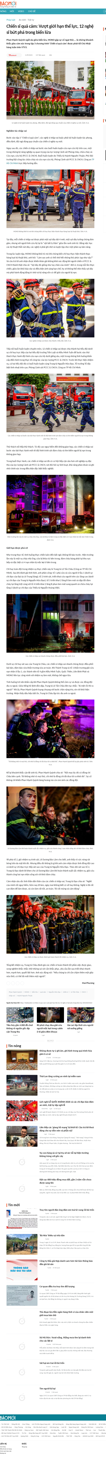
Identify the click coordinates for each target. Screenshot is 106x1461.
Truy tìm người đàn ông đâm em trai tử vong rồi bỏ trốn (67, 1210)
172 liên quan (56, 1057)
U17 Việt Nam (94, 1433)
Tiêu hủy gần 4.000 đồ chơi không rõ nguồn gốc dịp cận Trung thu (19, 1028)
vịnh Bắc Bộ (92, 1424)
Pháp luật (10, 20)
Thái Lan (88, 1430)
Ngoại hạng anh (74, 1427)
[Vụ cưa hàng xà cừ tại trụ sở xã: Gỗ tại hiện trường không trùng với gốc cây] (21, 1161)
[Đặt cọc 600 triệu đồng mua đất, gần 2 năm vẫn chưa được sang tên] (21, 1188)
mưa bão (53, 1433)
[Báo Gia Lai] (71, 1032)
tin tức (24, 1433)
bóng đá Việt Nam (87, 1427)
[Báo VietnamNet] (42, 1186)
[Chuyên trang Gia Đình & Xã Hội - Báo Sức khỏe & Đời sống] (9, 1035)
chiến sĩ (65, 992)
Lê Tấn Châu (75, 992)
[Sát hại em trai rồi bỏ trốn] (21, 1372)
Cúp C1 (71, 1430)
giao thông (25, 1424)
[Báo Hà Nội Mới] (42, 1058)
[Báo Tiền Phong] (42, 1160)
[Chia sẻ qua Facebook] (8, 983)
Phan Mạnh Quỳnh (15, 992)
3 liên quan (54, 1290)
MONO (26, 992)
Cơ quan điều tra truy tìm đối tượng (57, 1286)
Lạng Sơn (84, 1433)
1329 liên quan (56, 1344)
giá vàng (28, 1427)
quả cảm (43, 992)
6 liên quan (54, 1213)
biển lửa (35, 992)
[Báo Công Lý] (42, 1213)
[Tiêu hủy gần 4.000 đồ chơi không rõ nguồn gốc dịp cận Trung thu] (20, 1015)
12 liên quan (57, 1108)
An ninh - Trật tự (26, 20)
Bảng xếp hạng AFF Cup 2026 (38, 1433)
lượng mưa (99, 1427)
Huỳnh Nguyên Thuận (24, 996)
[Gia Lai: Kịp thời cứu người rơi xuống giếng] (80, 1015)
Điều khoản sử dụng (6, 1449)
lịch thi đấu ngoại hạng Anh (41, 1424)
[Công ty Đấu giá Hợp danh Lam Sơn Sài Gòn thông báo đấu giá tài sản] (21, 1270)
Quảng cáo (3, 1453)
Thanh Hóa (101, 1430)
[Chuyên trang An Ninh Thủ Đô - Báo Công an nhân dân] (41, 1134)
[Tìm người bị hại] (21, 1397)
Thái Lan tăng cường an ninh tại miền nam (60, 1076)
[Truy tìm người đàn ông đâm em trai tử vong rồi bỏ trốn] (21, 1218)
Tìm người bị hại (47, 1389)
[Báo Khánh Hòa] (43, 1268)
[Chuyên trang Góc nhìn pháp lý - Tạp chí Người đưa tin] (38, 1035)
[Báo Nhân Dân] (42, 1080)
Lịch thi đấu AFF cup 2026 (9, 1436)
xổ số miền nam (6, 1427)
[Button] (19, 55)
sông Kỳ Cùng (35, 1436)
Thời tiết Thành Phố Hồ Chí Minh (11, 1430)
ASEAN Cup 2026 (88, 1436)
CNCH (84, 992)
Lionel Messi (79, 1430)
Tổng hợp (24, 1447)
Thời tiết (69, 1436)
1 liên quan (54, 1392)
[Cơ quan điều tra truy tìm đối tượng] (21, 1295)
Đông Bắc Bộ (16, 1424)
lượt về (63, 1427)
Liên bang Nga (54, 1427)
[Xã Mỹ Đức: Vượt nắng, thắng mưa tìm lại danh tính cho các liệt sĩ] (21, 1346)
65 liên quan (56, 1268)
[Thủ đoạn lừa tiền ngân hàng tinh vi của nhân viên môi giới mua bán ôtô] (21, 1321)
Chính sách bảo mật (5, 1451)
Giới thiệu (3, 1447)
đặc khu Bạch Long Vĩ (40, 1427)
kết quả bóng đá (58, 1424)
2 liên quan (53, 1160)
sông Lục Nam (29, 1430)
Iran (94, 1430)
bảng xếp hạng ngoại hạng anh (76, 1424)
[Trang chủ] (8, 4)
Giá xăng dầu (55, 1430)
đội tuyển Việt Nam (42, 1430)
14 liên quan (53, 1080)
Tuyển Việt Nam (63, 1433)
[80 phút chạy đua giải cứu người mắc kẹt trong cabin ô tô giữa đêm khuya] (50, 1015)
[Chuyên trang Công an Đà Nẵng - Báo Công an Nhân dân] (42, 1239)
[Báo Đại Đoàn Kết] (12, 55)
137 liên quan (40, 55)
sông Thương (18, 1427)
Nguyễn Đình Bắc (58, 1436)
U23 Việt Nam (46, 1436)
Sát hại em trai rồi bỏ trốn (52, 1363)
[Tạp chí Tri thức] (41, 1319)
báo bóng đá (75, 1433)
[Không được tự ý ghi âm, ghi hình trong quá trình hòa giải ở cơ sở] (21, 1059)
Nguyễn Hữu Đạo (54, 992)
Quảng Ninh (24, 1436)
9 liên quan (51, 1134)
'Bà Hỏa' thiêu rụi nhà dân (52, 1235)
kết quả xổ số (100, 1436)
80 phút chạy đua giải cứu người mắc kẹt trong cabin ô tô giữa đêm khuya (50, 1028)
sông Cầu (77, 1436)
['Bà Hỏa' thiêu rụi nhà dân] (21, 1244)
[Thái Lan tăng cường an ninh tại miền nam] (21, 1085)
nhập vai (12, 996)
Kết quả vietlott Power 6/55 (10, 1433)
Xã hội (64, 1430)
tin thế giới (5, 1424)
